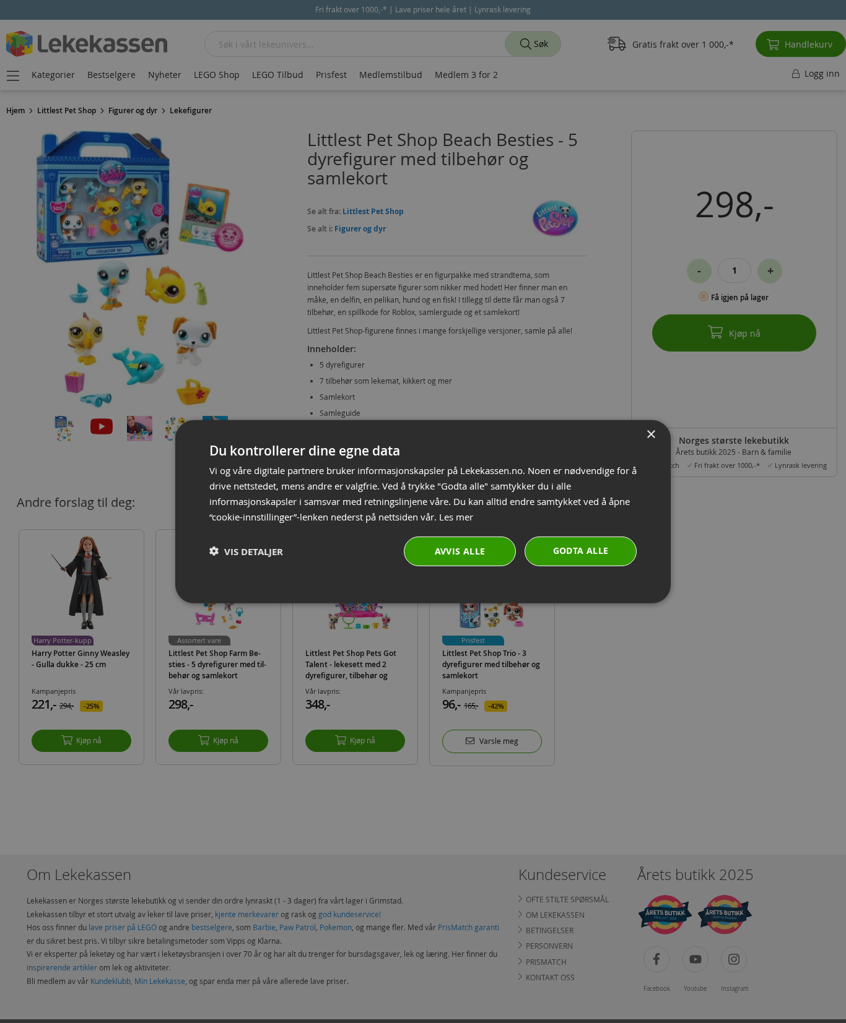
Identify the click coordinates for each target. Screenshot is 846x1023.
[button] (246, 551)
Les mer (456, 516)
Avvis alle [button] (460, 551)
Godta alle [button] (581, 550)
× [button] (650, 434)
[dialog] (423, 511)
